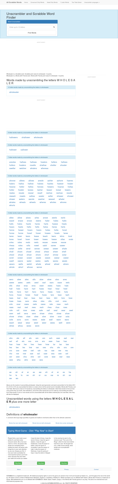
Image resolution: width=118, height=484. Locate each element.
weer (44, 322)
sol (39, 356)
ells (10, 285)
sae (31, 353)
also (57, 279)
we (10, 378)
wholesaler (14, 92)
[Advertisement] (40, 57)
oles (42, 301)
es (64, 372)
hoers (38, 230)
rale (51, 304)
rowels (22, 196)
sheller (53, 165)
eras (26, 285)
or (40, 375)
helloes (64, 162)
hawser (60, 183)
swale (38, 257)
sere (34, 313)
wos (41, 359)
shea (50, 313)
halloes (23, 162)
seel (71, 310)
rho (10, 353)
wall (51, 319)
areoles (12, 162)
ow (52, 375)
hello (29, 226)
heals (64, 223)
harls (46, 223)
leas (33, 298)
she (32, 356)
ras (45, 350)
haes (58, 285)
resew (54, 242)
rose (25, 310)
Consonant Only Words (37, 2)
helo (11, 291)
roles (20, 245)
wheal (47, 264)
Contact (96, 469)
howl (36, 294)
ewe (50, 341)
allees (22, 180)
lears (28, 236)
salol (45, 245)
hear (58, 288)
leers (54, 236)
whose (30, 267)
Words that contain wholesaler (64, 423)
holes (47, 230)
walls (47, 260)
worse (39, 267)
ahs (11, 338)
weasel (52, 199)
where (66, 264)
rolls (28, 245)
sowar (20, 257)
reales (12, 192)
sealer (41, 196)
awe (58, 338)
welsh (29, 264)
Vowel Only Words (52, 2)
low (30, 347)
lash (67, 294)
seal (55, 310)
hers (42, 291)
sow (46, 356)
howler (21, 189)
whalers (33, 168)
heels (20, 226)
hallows (33, 162)
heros (11, 230)
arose (45, 217)
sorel (11, 257)
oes (44, 347)
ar (28, 372)
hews (50, 291)
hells (37, 226)
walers (22, 199)
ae (10, 372)
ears (52, 282)
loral (70, 236)
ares (65, 279)
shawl (28, 251)
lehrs (62, 236)
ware (59, 319)
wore (37, 325)
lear (26, 298)
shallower (26, 137)
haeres (70, 180)
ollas (63, 239)
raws (11, 307)
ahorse (12, 180)
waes (35, 319)
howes (48, 233)
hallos (21, 183)
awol (36, 282)
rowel (36, 245)
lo (21, 375)
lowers (68, 189)
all (24, 338)
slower (12, 199)
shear (46, 251)
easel (11, 220)
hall (10, 288)
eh (46, 372)
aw (40, 372)
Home (26, 2)
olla (50, 301)
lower (36, 239)
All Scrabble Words (14, 2)
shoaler (63, 165)
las (60, 344)
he (10, 375)
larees (30, 189)
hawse (55, 223)
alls (34, 279)
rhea (50, 307)
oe (27, 375)
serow (37, 248)
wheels (33, 202)
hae (58, 341)
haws (41, 288)
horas (11, 233)
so (70, 375)
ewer (42, 285)
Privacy (66, 469)
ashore (60, 180)
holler (11, 189)
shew (59, 313)
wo (17, 378)
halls (11, 223)
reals (28, 242)
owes (26, 304)
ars (43, 338)
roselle (33, 165)
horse (20, 233)
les (23, 347)
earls (63, 217)
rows (33, 310)
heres (54, 226)
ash (50, 338)
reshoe (49, 192)
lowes (45, 239)
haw (18, 344)
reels (36, 242)
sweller (12, 168)
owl (32, 350)
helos (45, 226)
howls (57, 233)
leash (45, 236)
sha (25, 356)
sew (18, 356)
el (52, 372)
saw (45, 353)
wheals (22, 202)
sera (26, 313)
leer (40, 298)
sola (67, 316)
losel (20, 239)
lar (54, 344)
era (29, 341)
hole (58, 291)
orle (11, 304)
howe (27, 294)
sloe (44, 316)
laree (66, 233)
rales (20, 242)
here (19, 291)
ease (60, 282)
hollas (70, 186)
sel (67, 353)
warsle (31, 199)
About (19, 469)
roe (17, 353)
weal (20, 322)
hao (65, 341)
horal (64, 230)
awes (20, 282)
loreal (58, 189)
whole (11, 267)
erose (29, 220)
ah (16, 372)
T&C (41, 469)
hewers (50, 186)
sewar (46, 248)
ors (10, 350)
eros (34, 285)
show (11, 316)
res (66, 350)
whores (63, 202)
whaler (62, 199)
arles (37, 217)
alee (19, 279)
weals (64, 260)
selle (20, 248)
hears (11, 226)
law (67, 344)
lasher (40, 189)
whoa (20, 325)
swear (56, 257)
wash (11, 322)
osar (18, 304)
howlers (22, 165)
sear (63, 310)
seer (11, 313)
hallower (13, 149)
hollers (12, 165)
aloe (41, 279)
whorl (20, 267)
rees (34, 307)
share (19, 251)
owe (25, 350)
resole (69, 192)
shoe (67, 313)
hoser (38, 233)
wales (38, 260)
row (24, 353)
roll (18, 310)
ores (65, 301)
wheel (56, 264)
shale (64, 248)
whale (38, 264)
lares (11, 236)
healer (70, 183)
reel (26, 307)
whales (12, 202)
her (25, 344)
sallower (24, 149)
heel (65, 288)
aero (11, 279)
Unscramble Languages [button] (91, 2)
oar (37, 347)
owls (35, 304)
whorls (12, 205)
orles (11, 242)
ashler (50, 180)
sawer (62, 245)
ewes (50, 285)
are (37, 338)
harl (33, 288)
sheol (11, 254)
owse (43, 304)
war (61, 356)
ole (58, 347)
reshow (59, 192)
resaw (45, 242)
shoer (29, 254)
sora (19, 319)
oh (34, 375)
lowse (54, 239)
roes (65, 307)
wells (21, 264)
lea (10, 347)
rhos (57, 307)
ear (72, 338)
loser (28, 239)
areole (41, 180)
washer (41, 199)
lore (63, 298)
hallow (30, 183)
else (18, 285)
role (11, 310)
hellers (54, 162)
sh (64, 375)
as (34, 372)
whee (11, 325)
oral (57, 301)
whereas (44, 168)
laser (20, 236)
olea (35, 301)
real (19, 307)
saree (53, 245)
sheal (37, 251)
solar (64, 254)
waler (29, 260)
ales (27, 279)
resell (39, 192)
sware (47, 257)
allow (20, 217)
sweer (66, 257)
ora (65, 347)
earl (44, 282)
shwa (20, 316)
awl (65, 338)
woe (33, 359)
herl (26, 291)
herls (63, 226)
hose (19, 294)
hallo (64, 220)
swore (20, 260)
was (68, 356)
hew (40, 344)
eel (10, 341)
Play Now (18, 463)
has (11, 344)
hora (11, 294)
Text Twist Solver (77, 2)
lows (19, 301)
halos (19, 223)
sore (27, 319)
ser (10, 356)
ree (59, 350)
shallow (43, 165)
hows (44, 294)
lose (70, 298)
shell (64, 251)
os (46, 375)
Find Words (32, 32)
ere (36, 341)
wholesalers (14, 407)
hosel (29, 233)
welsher (22, 168)
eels (68, 282)
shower (70, 196)
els (23, 341)
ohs (51, 347)
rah (39, 350)
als (30, 338)
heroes (40, 186)
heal (50, 288)
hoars (29, 230)
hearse (12, 186)
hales (55, 220)
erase (20, 220)
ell (17, 341)
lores (11, 239)
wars (67, 319)
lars (52, 294)
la (16, 375)
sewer (55, 248)
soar (60, 316)
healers (44, 162)
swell (11, 260)
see (60, 353)
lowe (11, 301)
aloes (28, 217)
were (68, 322)
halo (18, 288)
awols (54, 217)
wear (28, 322)
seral (28, 248)
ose (17, 350)
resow (63, 242)
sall (48, 310)
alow (49, 279)
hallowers (13, 137)
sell (18, 313)
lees (48, 298)
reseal (30, 192)
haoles (50, 183)
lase (60, 294)
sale (41, 310)
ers (43, 341)
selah (11, 248)
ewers (38, 220)
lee (17, 347)
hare (26, 288)
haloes (40, 183)
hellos (30, 186)
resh (42, 307)
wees (52, 322)
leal (18, 298)
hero (34, 291)
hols (66, 291)
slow (52, 316)
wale (43, 319)
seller (50, 196)
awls (28, 282)
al (22, 372)
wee (11, 359)
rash (66, 304)
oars (27, 301)
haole (28, 223)
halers (12, 183)
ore (72, 347)
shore (38, 254)
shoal (20, 254)
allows (31, 180)
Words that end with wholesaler (41, 423)
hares (37, 223)
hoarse (61, 186)
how (47, 344)
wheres (43, 202)
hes (32, 344)
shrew (55, 254)
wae (53, 356)
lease (36, 236)
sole (11, 319)
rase (59, 304)
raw (52, 350)
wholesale (38, 137)
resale (21, 192)
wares (55, 260)
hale (66, 285)
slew (36, 316)
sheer (55, 251)
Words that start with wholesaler (18, 423)
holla (56, 230)
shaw (42, 313)
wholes (53, 202)
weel (36, 322)
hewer (21, 230)
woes (29, 325)
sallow (32, 196)
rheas (11, 245)
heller (21, 186)
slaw (28, 316)
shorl (47, 254)
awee (11, 282)
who (26, 359)
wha (18, 359)
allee (11, 217)
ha (70, 372)
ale (18, 338)
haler (47, 220)
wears (12, 264)
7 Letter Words (64, 2)
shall (11, 251)
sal (38, 353)
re (58, 375)
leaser (49, 189)
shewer (60, 196)
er (58, 372)
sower (29, 257)
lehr (55, 298)
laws (11, 298)
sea (52, 353)
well (60, 322)
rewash (12, 196)
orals (71, 239)
